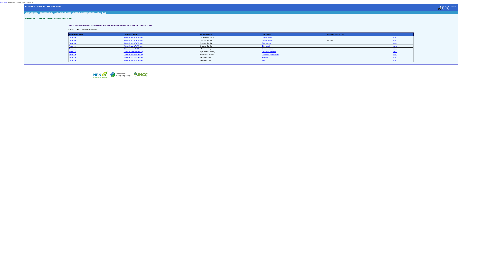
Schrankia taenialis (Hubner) (133, 37)
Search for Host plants (79, 13)
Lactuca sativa (267, 37)
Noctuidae (72, 37)
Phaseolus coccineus (269, 52)
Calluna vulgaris (267, 40)
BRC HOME (3, 2)
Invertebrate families (46, 13)
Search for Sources (94, 13)
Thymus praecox (267, 49)
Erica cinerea (266, 43)
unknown (265, 57)
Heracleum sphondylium (270, 55)
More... (395, 37)
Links (104, 13)
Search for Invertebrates (62, 13)
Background (34, 13)
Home (27, 13)
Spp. (263, 60)
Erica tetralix (266, 46)
